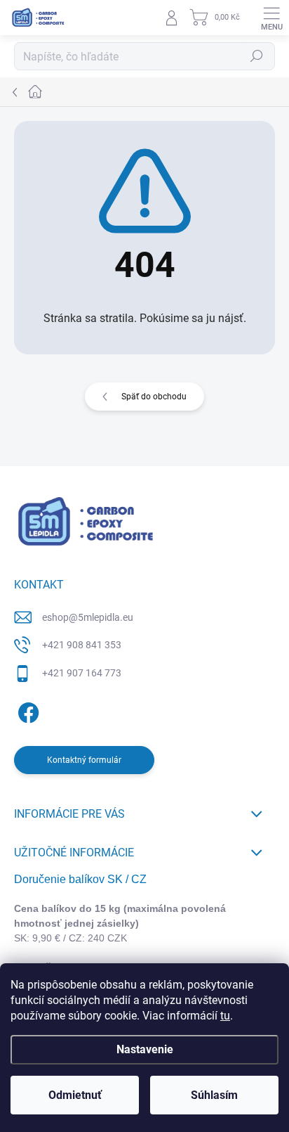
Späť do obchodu (154, 396)
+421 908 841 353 (81, 644)
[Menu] (271, 17)
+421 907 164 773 (81, 672)
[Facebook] (26, 709)
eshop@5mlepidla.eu (87, 617)
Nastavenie (144, 1049)
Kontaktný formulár (84, 760)
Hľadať (256, 56)
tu (225, 1015)
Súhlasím (214, 1095)
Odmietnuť (75, 1095)
